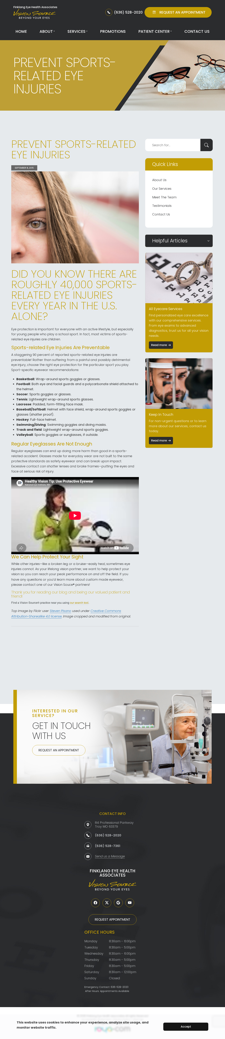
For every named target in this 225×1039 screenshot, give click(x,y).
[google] (118, 902)
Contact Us (197, 31)
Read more (159, 345)
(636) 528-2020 (108, 835)
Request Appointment (112, 919)
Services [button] (76, 31)
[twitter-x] (106, 902)
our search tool (79, 603)
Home (21, 31)
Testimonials (162, 205)
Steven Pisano (60, 611)
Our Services (161, 188)
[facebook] (95, 902)
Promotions (113, 31)
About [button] (46, 31)
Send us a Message (110, 856)
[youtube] (129, 902)
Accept (186, 1027)
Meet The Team (164, 197)
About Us (159, 180)
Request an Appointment (58, 750)
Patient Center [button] (154, 31)
